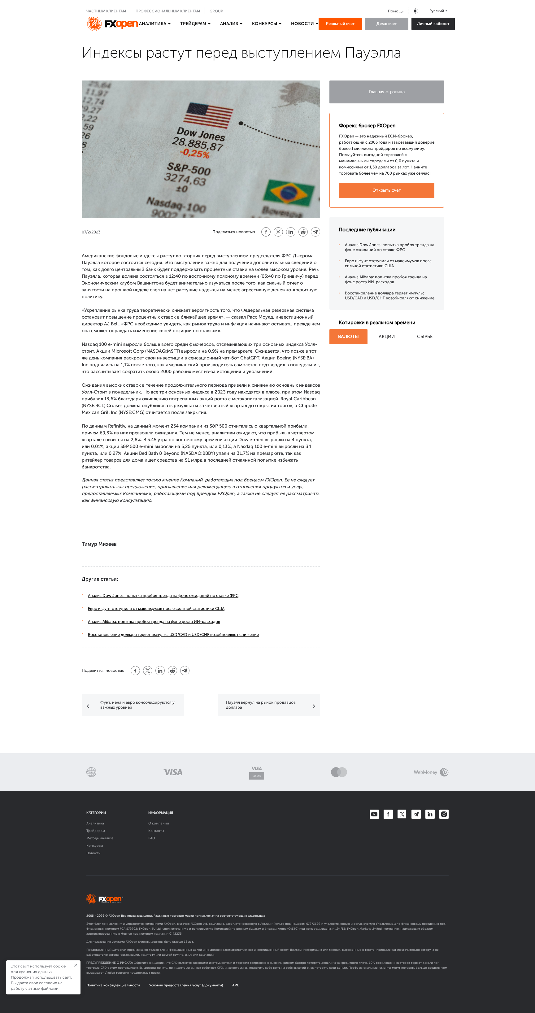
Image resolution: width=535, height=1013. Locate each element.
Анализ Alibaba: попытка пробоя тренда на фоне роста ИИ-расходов (154, 621)
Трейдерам (95, 831)
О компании (158, 823)
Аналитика (95, 823)
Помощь (395, 11)
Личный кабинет (433, 23)
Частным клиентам (106, 11)
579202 (131, 929)
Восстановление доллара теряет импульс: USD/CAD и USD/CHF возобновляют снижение (173, 634)
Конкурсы (94, 846)
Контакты (156, 831)
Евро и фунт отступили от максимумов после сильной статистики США (156, 608)
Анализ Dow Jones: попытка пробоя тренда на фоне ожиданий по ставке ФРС (163, 595)
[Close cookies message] (76, 965)
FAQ (151, 838)
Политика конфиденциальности (113, 985)
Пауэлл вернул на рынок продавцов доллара (261, 705)
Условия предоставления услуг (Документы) (186, 985)
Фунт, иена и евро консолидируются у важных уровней (137, 705)
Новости (93, 853)
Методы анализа (100, 838)
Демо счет (386, 23)
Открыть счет (386, 190)
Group (216, 11)
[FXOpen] (112, 24)
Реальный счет (340, 23)
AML (235, 985)
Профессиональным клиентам (168, 11)
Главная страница (387, 91)
